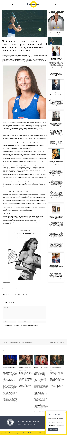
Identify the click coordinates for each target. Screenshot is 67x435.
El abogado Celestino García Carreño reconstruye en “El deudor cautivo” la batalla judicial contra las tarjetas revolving (56, 266)
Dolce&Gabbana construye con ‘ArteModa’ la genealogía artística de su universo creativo (56, 217)
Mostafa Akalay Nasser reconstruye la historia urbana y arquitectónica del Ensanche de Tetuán (56, 124)
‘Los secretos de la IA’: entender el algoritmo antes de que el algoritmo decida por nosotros (56, 162)
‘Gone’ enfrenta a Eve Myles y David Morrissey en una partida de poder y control (56, 369)
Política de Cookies (17, 433)
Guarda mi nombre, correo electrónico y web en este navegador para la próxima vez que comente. (21, 325)
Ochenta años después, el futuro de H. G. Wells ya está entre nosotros (56, 92)
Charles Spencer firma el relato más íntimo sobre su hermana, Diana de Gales (56, 59)
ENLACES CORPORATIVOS (24, 420)
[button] (17, 294)
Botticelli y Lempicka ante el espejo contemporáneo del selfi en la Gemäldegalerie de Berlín (25, 369)
